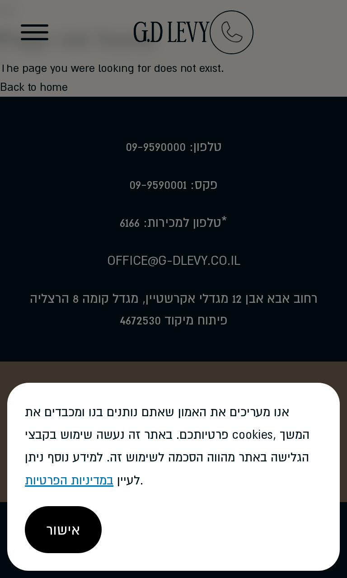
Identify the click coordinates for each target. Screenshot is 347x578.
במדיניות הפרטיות (69, 480)
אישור (63, 529)
